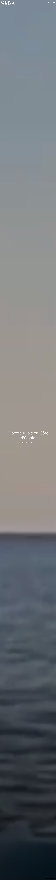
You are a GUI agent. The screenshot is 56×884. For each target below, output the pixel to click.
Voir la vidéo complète (49, 877)
